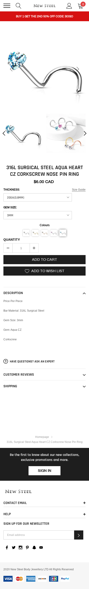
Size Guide (79, 189)
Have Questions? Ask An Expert (32, 361)
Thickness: (11, 189)
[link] (23, 133)
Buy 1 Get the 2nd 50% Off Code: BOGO (44, 16)
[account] (69, 5)
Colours (45, 225)
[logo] (44, 5)
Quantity (11, 239)
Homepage (42, 437)
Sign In (44, 471)
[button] (26, 233)
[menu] (6, 5)
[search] (18, 5)
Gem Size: (10, 207)
